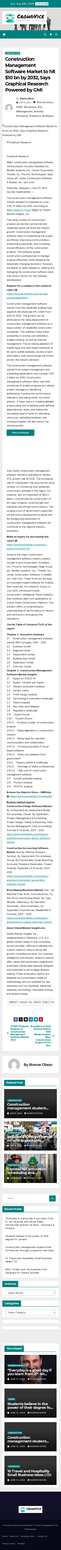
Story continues (20, 432)
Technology (13, 1466)
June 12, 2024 (18, 1379)
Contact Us (42, 1536)
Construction (12, 53)
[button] (45, 34)
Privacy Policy (8, 1543)
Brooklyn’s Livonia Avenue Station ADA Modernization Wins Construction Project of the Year (41, 1036)
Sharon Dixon (27, 98)
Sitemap (21, 1543)
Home (5, 1536)
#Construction (45, 102)
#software (48, 115)
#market (38, 111)
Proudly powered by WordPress (18, 1525)
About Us (14, 1536)
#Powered (22, 115)
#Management (24, 111)
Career (11, 1399)
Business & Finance (16, 1365)
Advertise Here (27, 1536)
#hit (40, 106)
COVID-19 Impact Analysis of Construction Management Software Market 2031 (19, 1033)
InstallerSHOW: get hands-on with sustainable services (30, 1140)
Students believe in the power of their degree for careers (29, 1407)
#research (35, 115)
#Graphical (30, 106)
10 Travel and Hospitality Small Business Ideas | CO (29, 1473)
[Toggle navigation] (56, 34)
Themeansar (30, 1529)
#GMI (19, 106)
